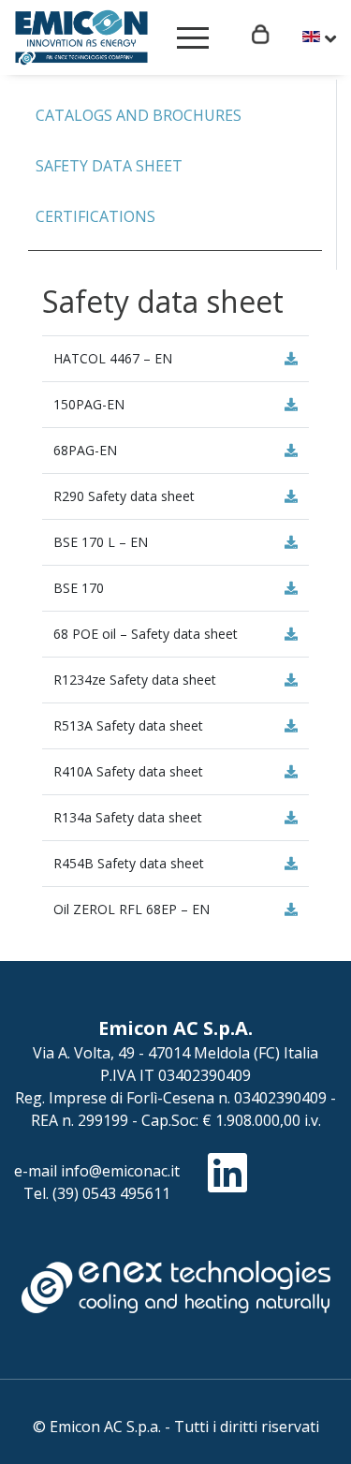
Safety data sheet (109, 165)
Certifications (95, 216)
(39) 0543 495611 (111, 1193)
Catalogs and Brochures (138, 115)
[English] (319, 38)
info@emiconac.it (120, 1171)
